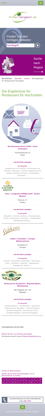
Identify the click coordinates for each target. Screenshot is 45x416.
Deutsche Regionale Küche (31, 171)
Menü (4, 3)
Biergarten (16, 171)
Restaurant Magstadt (29, 313)
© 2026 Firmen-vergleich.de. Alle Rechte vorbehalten (22, 412)
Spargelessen (34, 263)
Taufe (7, 263)
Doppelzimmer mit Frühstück (15, 168)
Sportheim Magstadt (13, 310)
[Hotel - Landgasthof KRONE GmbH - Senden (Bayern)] (22, 185)
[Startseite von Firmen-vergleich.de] (22, 17)
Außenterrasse (10, 308)
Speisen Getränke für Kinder (17, 173)
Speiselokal (35, 306)
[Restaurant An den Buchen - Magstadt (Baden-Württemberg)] (22, 275)
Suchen (27, 78)
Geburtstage (14, 218)
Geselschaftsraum (11, 306)
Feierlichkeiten (24, 306)
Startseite (18, 78)
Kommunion (36, 261)
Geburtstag (15, 261)
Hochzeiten (25, 218)
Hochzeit (7, 261)
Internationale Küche (30, 310)
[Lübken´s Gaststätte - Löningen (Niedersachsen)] (22, 230)
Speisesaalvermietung (22, 220)
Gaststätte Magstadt (13, 313)
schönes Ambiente (32, 308)
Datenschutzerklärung (31, 336)
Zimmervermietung (20, 216)
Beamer (27, 265)
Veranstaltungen (34, 216)
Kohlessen (24, 263)
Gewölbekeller (35, 218)
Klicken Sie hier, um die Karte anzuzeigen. (17, 334)
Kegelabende (18, 265)
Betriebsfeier (25, 261)
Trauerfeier (14, 263)
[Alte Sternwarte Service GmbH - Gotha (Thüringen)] (22, 123)
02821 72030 (27, 401)
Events (6, 218)
